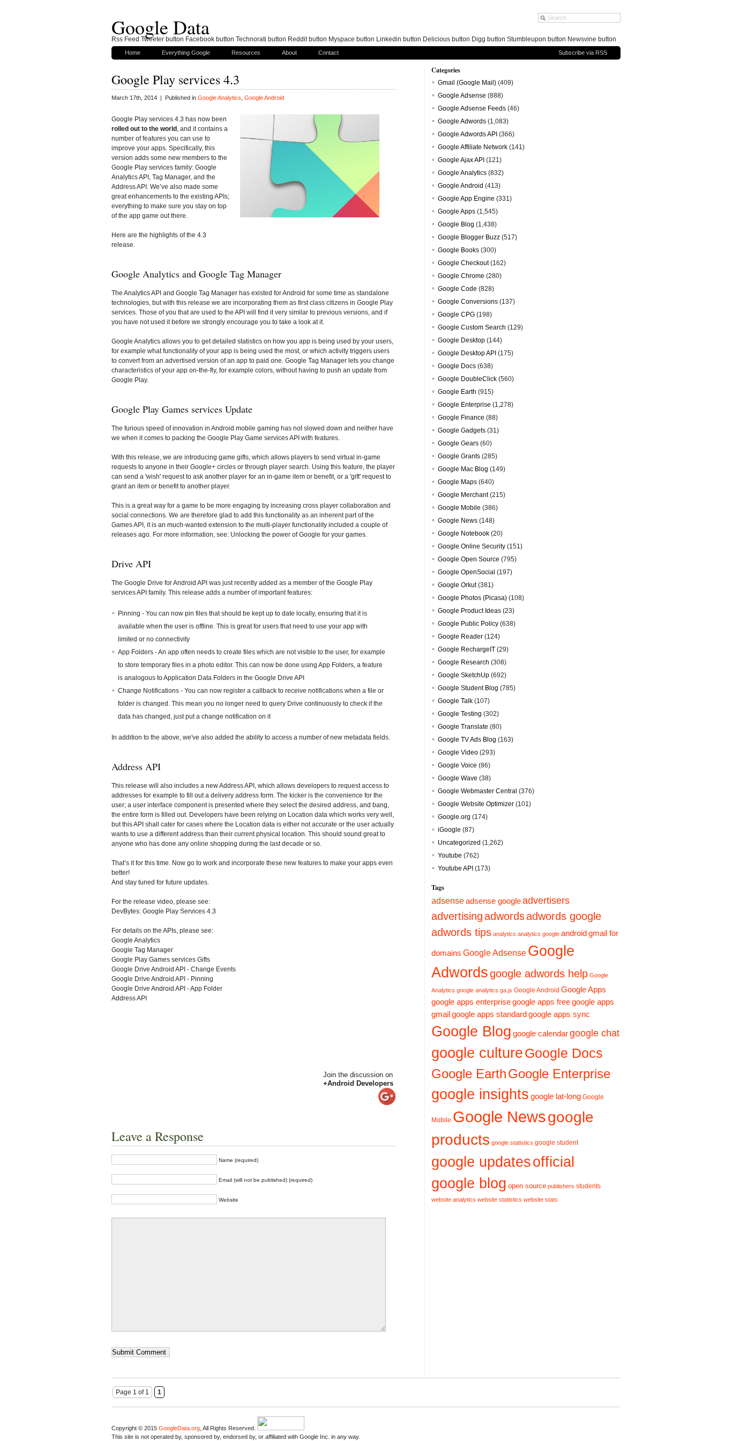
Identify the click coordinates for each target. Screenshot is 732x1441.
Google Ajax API (461, 160)
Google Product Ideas (469, 611)
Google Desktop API (467, 353)
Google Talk (455, 701)
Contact (328, 52)
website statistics (499, 1199)
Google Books (458, 250)
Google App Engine (466, 198)
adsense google (493, 901)
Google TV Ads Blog (467, 739)
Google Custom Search (472, 327)
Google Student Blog (468, 688)
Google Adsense (462, 95)
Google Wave (457, 778)
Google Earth (457, 392)
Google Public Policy (468, 623)
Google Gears (458, 443)
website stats (541, 1199)
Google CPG (456, 314)
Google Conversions (468, 301)
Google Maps (457, 482)
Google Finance (461, 417)
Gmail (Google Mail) (467, 82)
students (588, 1186)
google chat (594, 1032)
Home (132, 52)
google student (556, 1142)
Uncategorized (459, 842)
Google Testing (460, 714)
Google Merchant (463, 495)
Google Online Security (471, 546)
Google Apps (456, 211)
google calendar (540, 1033)
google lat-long (556, 1096)
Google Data (160, 27)
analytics (504, 934)
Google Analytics (219, 97)
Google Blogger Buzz (469, 237)
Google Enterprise (464, 404)
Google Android (264, 97)
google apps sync (559, 1014)
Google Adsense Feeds (472, 108)
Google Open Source (468, 559)
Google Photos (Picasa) (472, 598)
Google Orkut (457, 585)
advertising (457, 916)
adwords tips (461, 932)
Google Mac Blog (463, 469)
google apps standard (489, 1014)
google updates (481, 1162)
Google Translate (463, 726)
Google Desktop (461, 340)
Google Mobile (459, 507)
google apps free (541, 1001)
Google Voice (457, 765)
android (574, 933)
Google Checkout (463, 263)
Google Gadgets (461, 430)
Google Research (463, 662)
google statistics (512, 1142)
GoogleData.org (179, 1428)
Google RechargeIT (466, 649)
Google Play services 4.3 (175, 79)
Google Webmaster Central (477, 791)
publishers (561, 1186)
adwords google (563, 916)
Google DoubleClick (467, 379)
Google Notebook (463, 533)
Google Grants (459, 456)
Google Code (457, 288)
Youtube (450, 855)
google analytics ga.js (484, 990)
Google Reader (460, 636)
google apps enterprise (471, 1001)
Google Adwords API (467, 134)
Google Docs (457, 366)
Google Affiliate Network (472, 147)
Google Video (458, 752)
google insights (480, 1094)
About (289, 52)
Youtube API (455, 868)
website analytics (453, 1199)
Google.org (454, 817)
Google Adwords (462, 121)
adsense (447, 900)
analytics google (538, 934)
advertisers (546, 900)
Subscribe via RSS (582, 52)
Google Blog (456, 224)
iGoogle (449, 829)
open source (527, 1186)
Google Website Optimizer (476, 804)
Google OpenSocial (466, 572)
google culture (477, 1053)
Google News (457, 520)
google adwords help (539, 973)
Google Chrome (461, 276)
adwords (504, 916)
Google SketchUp (463, 675)
